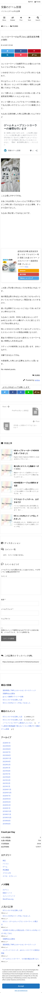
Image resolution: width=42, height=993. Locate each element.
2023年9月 (7, 746)
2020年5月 (7, 799)
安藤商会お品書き (9, 693)
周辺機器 (15, 26)
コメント (4, 576)
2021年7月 (6, 774)
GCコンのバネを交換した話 (12, 700)
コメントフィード (9, 896)
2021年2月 (6, 783)
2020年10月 (7, 793)
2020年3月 (7, 805)
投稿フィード (7, 893)
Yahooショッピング (26, 278)
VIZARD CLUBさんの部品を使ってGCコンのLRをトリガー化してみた (21, 931)
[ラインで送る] (29, 392)
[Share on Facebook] (21, 51)
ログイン (6, 890)
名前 (3, 599)
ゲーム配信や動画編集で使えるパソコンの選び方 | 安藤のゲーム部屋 (20, 726)
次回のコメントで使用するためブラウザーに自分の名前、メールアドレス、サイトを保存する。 (20, 631)
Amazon (22, 270)
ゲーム (5, 867)
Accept (21, 986)
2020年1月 (6, 808)
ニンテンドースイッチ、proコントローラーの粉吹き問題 (20, 951)
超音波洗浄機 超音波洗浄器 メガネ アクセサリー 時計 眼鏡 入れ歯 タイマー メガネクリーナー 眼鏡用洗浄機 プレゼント (29, 257)
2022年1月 (6, 768)
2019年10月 (7, 817)
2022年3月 (7, 765)
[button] (39, 965)
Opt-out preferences (21, 990)
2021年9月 (6, 771)
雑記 (4, 860)
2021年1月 (6, 786)
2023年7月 (7, 752)
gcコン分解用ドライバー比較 (13, 696)
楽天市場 (23, 274)
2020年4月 (7, 802)
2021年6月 (6, 777)
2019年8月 (7, 824)
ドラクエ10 (7, 873)
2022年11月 (7, 758)
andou (37, 380)
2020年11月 (7, 789)
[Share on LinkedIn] (7, 55)
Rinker (26, 266)
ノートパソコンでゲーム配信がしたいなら (17, 723)
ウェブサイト (5, 619)
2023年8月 (7, 749)
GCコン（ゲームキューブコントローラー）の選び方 (19, 922)
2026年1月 (6, 743)
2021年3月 (6, 780)
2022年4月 (7, 761)
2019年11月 (7, 814)
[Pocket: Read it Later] (21, 55)
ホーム (5, 26)
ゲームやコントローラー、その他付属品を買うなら (21, 959)
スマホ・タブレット (10, 876)
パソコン (6, 864)
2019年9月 (7, 821)
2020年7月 (7, 796)
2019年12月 (7, 811)
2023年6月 (7, 755)
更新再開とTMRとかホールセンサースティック (19, 690)
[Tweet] (7, 51)
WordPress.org (8, 899)
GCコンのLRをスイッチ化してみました (16, 703)
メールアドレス (7, 609)
